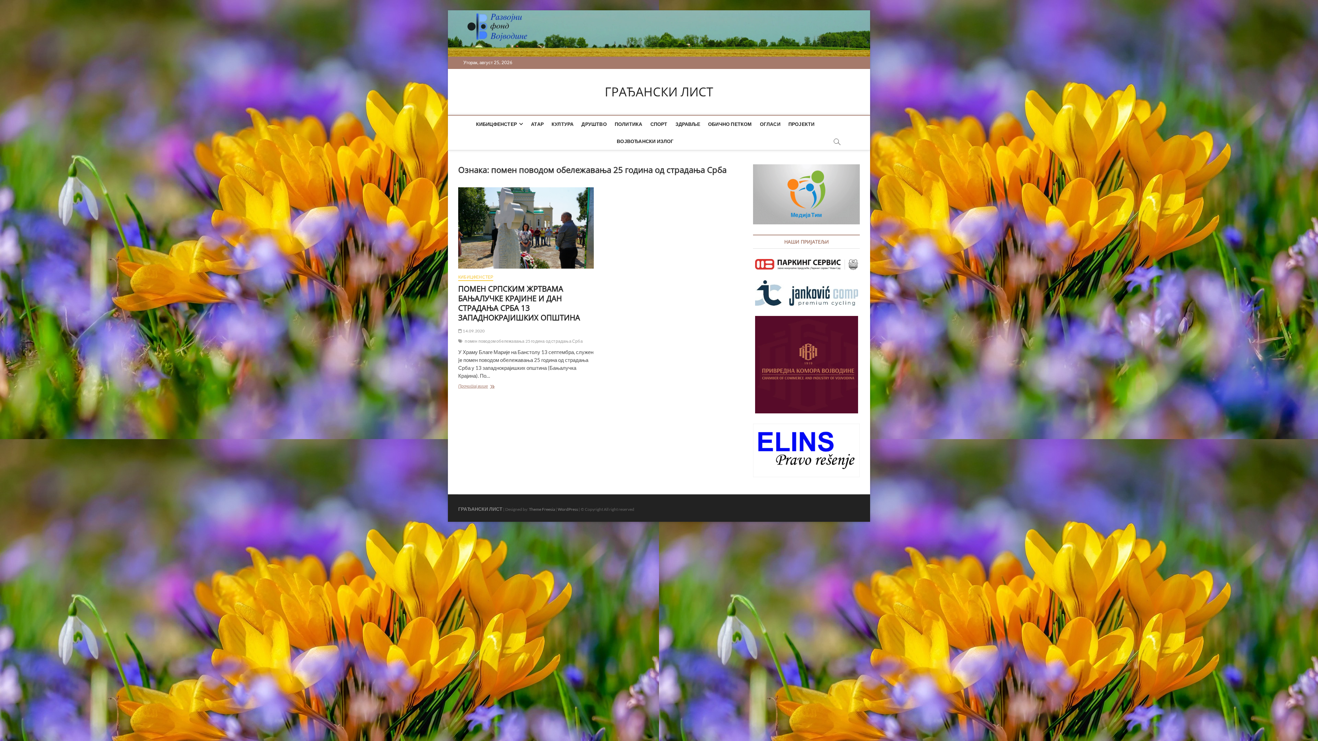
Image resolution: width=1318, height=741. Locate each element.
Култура (563, 124)
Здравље (687, 124)
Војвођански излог (645, 141)
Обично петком (730, 124)
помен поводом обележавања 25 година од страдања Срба (523, 341)
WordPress (568, 509)
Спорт (659, 124)
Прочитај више (495, 386)
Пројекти (801, 124)
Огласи (770, 124)
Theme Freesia (542, 509)
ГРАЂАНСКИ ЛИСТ (659, 91)
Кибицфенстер (496, 124)
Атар (537, 124)
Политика (629, 124)
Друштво (593, 124)
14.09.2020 (473, 330)
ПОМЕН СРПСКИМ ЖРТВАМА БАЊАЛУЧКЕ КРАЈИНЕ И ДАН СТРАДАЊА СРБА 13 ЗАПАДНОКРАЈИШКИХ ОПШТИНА (519, 302)
